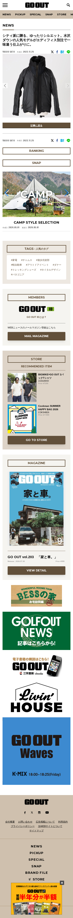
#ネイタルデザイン (50, 269)
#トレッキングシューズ (23, 269)
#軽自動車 (16, 264)
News (7, 14)
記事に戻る (36, 125)
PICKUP (20, 14)
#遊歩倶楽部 (42, 260)
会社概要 (10, 821)
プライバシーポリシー (23, 826)
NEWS (36, 846)
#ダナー (57, 264)
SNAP (49, 14)
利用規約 (63, 821)
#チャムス (26, 260)
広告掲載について (45, 821)
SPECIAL (35, 14)
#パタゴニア (17, 274)
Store (61, 14)
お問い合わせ (25, 821)
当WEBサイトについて (50, 826)
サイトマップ (36, 830)
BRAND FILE (36, 873)
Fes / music (12, 10)
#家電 (14, 260)
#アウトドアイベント (37, 264)
